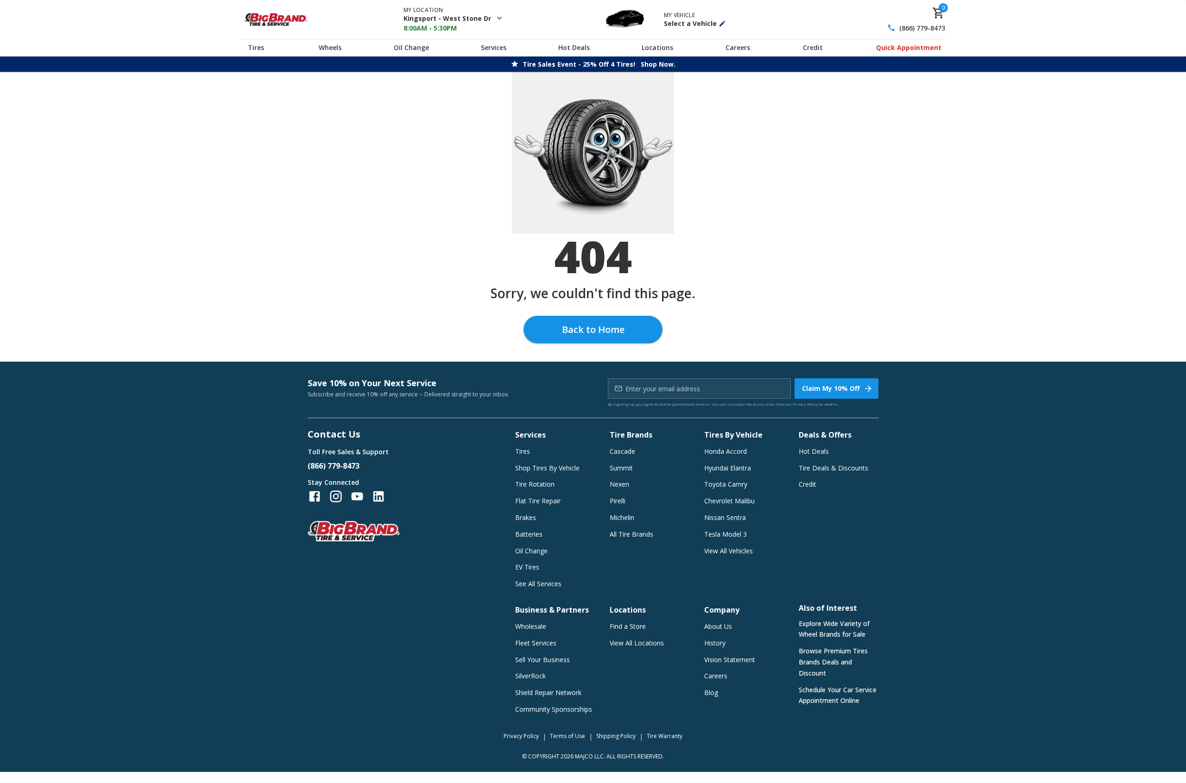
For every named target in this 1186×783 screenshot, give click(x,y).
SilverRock (530, 675)
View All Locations (637, 643)
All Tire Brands (631, 534)
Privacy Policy (805, 404)
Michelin (622, 517)
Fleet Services (535, 643)
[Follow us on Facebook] (315, 496)
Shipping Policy (616, 736)
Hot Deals (574, 47)
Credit (813, 47)
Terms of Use (567, 736)
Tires (256, 47)
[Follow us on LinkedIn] (378, 496)
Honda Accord (725, 451)
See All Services (538, 583)
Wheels (330, 47)
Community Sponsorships (553, 709)
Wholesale (530, 626)
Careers (737, 47)
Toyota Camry (725, 484)
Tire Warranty (664, 736)
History (714, 643)
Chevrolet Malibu (729, 500)
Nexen (619, 484)
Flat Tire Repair (538, 500)
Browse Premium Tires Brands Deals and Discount (833, 661)
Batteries (529, 534)
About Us (718, 626)
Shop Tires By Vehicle (547, 468)
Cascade (622, 451)
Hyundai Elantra (727, 468)
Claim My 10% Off (831, 388)
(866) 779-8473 (922, 28)
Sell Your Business (542, 659)
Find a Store (628, 626)
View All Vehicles (728, 550)
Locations (657, 47)
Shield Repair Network (548, 692)
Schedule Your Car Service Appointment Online (838, 695)
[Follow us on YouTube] (357, 496)
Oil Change (411, 47)
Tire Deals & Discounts (833, 468)
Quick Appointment (908, 47)
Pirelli (617, 500)
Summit (621, 468)
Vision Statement (729, 659)
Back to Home (593, 329)
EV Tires (527, 567)
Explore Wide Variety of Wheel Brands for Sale (834, 629)
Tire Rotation (535, 484)
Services (493, 47)
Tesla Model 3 (725, 534)
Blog (711, 692)
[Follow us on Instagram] (336, 496)
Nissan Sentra (725, 517)
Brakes (525, 517)
